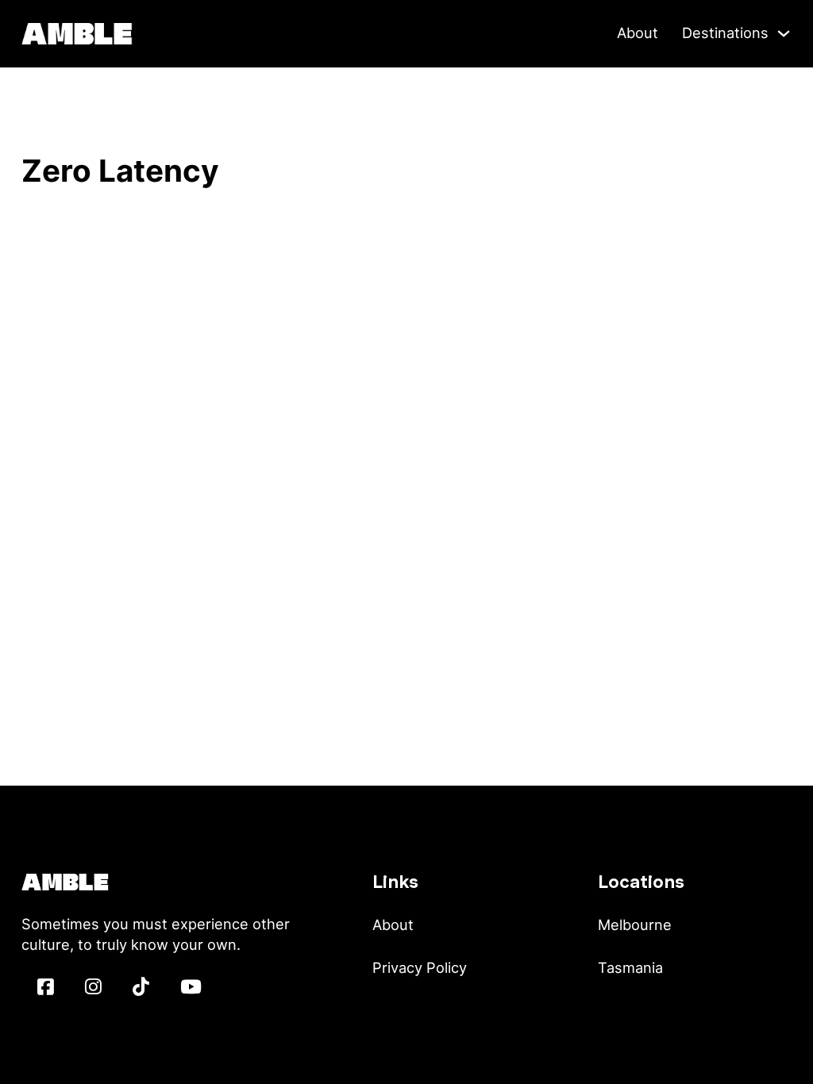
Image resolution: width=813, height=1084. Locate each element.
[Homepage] (77, 31)
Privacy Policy (419, 967)
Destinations (725, 32)
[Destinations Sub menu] (783, 33)
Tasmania (630, 967)
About (637, 32)
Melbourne (635, 924)
